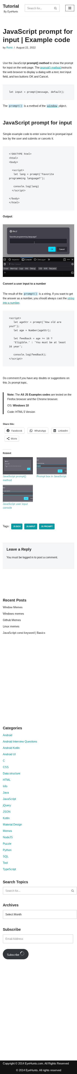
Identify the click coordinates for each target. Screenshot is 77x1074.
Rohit (9, 47)
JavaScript (9, 798)
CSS (6, 767)
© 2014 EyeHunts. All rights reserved (38, 1070)
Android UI (9, 754)
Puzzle (7, 843)
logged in (28, 557)
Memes (7, 830)
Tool (5, 862)
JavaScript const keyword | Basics (24, 632)
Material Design (12, 824)
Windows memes (13, 613)
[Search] (55, 8)
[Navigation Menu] (69, 8)
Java (6, 792)
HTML (6, 779)
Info (5, 786)
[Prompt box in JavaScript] (52, 465)
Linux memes (11, 626)
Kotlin (6, 818)
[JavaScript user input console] (18, 493)
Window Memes (13, 607)
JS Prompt (47, 526)
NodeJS (8, 837)
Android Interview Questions (20, 741)
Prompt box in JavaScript (51, 476)
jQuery (7, 805)
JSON (6, 811)
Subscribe (13, 954)
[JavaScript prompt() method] (18, 465)
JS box (17, 526)
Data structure (11, 773)
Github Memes (12, 620)
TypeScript (9, 869)
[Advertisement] (38, 681)
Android (7, 735)
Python (7, 850)
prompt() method (50, 67)
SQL (5, 856)
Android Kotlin (11, 747)
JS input (30, 526)
